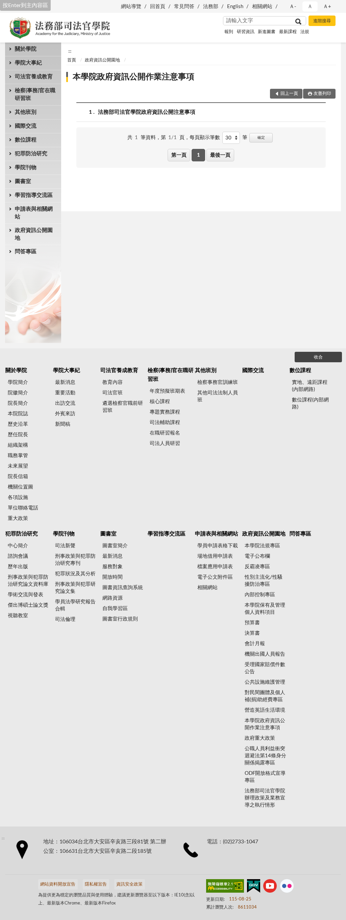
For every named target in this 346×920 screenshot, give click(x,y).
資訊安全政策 (129, 884)
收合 (318, 357)
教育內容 (112, 382)
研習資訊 (245, 32)
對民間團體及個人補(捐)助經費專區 (265, 696)
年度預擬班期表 (167, 391)
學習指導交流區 (34, 195)
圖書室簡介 (115, 545)
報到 (228, 32)
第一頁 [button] (179, 155)
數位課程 (25, 139)
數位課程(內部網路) (310, 403)
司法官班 (112, 392)
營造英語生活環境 (265, 710)
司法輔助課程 (165, 422)
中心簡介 (18, 545)
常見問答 (184, 6)
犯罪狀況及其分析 (75, 573)
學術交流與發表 (25, 594)
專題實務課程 (165, 412)
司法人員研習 (165, 443)
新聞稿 (62, 424)
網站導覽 (131, 6)
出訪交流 (65, 403)
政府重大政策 (260, 738)
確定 (261, 137)
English (235, 6)
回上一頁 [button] (289, 93)
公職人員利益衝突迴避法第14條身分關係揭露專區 (265, 755)
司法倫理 (65, 619)
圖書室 (23, 181)
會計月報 (255, 643)
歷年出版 (18, 566)
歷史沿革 (18, 424)
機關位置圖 (20, 487)
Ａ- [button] (292, 6)
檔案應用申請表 (215, 566)
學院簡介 (18, 382)
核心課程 (160, 401)
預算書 (252, 622)
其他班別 (25, 112)
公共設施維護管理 (265, 682)
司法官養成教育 (34, 76)
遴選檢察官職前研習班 (122, 407)
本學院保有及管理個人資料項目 (265, 609)
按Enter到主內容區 (25, 5)
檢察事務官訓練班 (217, 382)
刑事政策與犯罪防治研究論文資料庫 (28, 581)
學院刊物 (25, 167)
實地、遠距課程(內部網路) (309, 386)
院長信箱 (18, 476)
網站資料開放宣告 (57, 884)
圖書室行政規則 (120, 619)
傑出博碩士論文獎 (28, 605)
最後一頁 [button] (220, 155)
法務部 (210, 6)
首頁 (71, 60)
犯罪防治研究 (31, 153)
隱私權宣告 (96, 884)
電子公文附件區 (215, 577)
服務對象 (112, 566)
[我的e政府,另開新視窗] (253, 887)
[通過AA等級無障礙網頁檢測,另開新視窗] (225, 887)
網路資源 (112, 598)
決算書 (252, 633)
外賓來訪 (65, 413)
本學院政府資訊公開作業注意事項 (133, 77)
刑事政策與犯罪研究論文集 (75, 588)
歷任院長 (18, 434)
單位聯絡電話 (23, 507)
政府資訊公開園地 (34, 234)
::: (69, 51)
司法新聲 (65, 545)
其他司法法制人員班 (217, 396)
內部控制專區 (260, 594)
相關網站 (262, 6)
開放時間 (112, 577)
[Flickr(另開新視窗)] (287, 887)
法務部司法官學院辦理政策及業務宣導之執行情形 (265, 798)
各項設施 (18, 497)
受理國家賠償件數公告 (265, 668)
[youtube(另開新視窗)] (270, 887)
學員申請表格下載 (217, 545)
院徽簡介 (18, 392)
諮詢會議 (18, 556)
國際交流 (25, 126)
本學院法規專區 (262, 545)
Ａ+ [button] (327, 6)
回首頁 (157, 6)
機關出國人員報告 (265, 654)
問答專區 (25, 251)
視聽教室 (18, 615)
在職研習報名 (165, 433)
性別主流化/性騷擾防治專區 (263, 581)
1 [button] (198, 155)
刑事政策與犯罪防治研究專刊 (75, 560)
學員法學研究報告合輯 (75, 605)
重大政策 (18, 518)
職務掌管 (18, 455)
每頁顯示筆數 (205, 137)
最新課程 (288, 32)
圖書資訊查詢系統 (122, 587)
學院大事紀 (28, 62)
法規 (304, 32)
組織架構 (18, 445)
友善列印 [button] (322, 93)
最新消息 (65, 382)
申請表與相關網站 (34, 212)
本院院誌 (18, 413)
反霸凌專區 (257, 566)
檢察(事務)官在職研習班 (35, 94)
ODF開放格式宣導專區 (265, 777)
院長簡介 (18, 403)
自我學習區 (115, 608)
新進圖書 (266, 32)
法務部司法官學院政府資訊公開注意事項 (146, 112)
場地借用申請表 (215, 556)
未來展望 (18, 466)
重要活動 (65, 392)
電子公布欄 (257, 556)
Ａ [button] (310, 6)
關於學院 (25, 49)
